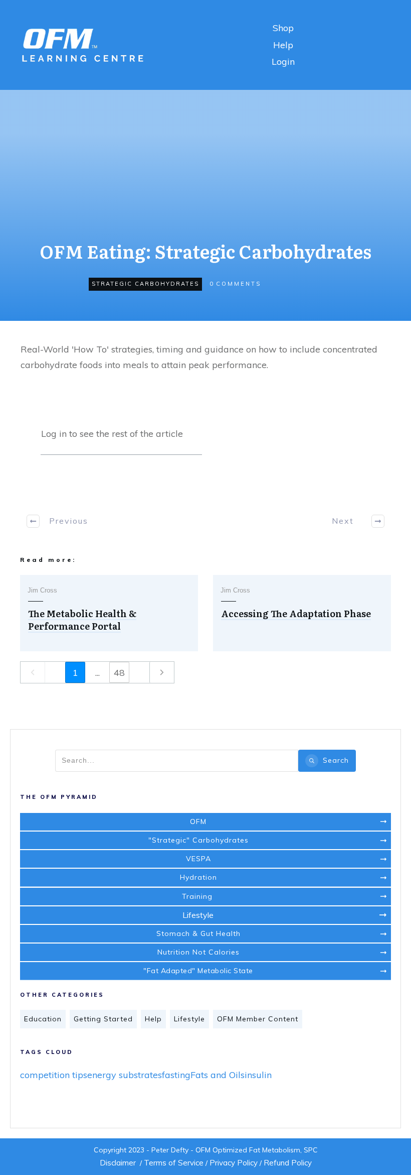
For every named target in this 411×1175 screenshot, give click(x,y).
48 (119, 672)
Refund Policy (288, 1162)
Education (43, 1018)
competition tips (53, 1075)
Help (283, 45)
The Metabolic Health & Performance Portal (82, 620)
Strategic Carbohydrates (145, 283)
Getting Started (103, 1018)
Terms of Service (173, 1162)
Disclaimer (118, 1162)
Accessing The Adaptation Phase (296, 613)
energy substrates (124, 1075)
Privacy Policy (234, 1162)
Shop (283, 28)
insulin (258, 1075)
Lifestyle (189, 1018)
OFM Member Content (257, 1018)
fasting (176, 1075)
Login (283, 61)
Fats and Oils (217, 1075)
